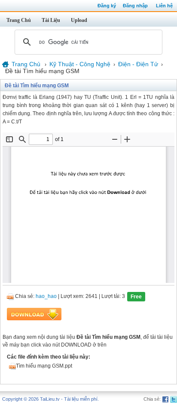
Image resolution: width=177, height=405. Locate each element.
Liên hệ (164, 5)
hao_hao (46, 297)
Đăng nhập (135, 5)
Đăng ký (107, 5)
